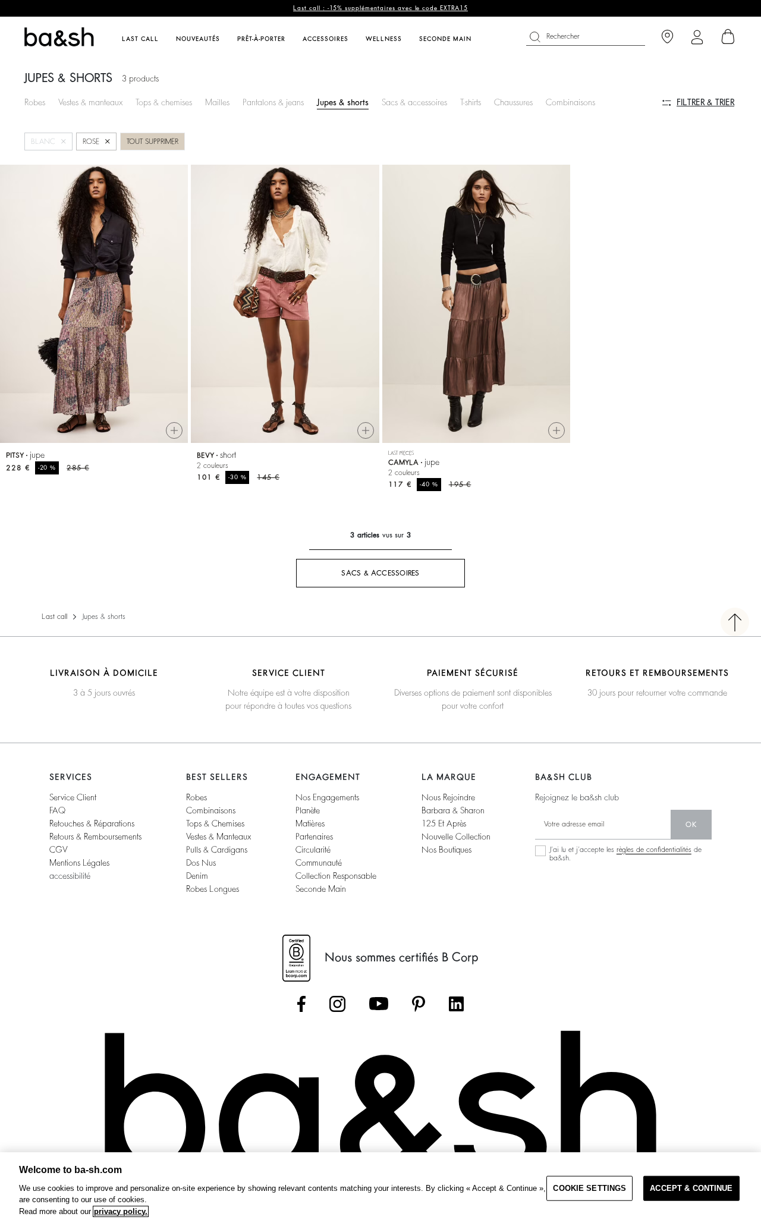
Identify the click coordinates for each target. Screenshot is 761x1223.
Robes (34, 102)
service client (72, 797)
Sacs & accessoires (414, 102)
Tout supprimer (152, 141)
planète (307, 810)
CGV (58, 849)
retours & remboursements (95, 836)
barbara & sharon (453, 810)
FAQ (57, 810)
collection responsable (335, 876)
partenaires (314, 836)
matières (310, 823)
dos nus (201, 863)
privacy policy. (120, 1211)
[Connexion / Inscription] (697, 37)
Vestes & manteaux (90, 102)
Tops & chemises (164, 102)
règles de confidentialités (654, 849)
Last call (54, 616)
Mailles (217, 102)
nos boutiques (446, 849)
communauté (318, 863)
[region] (380, 1187)
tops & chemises (215, 823)
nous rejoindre (448, 797)
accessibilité (69, 876)
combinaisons (210, 810)
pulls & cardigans (216, 849)
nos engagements (327, 797)
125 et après (444, 823)
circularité (313, 849)
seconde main (320, 889)
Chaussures (513, 102)
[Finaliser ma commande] (728, 37)
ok (691, 824)
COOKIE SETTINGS (589, 1188)
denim (197, 876)
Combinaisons (570, 102)
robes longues (212, 889)
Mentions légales (79, 863)
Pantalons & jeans (273, 102)
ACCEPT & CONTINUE (691, 1188)
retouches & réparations (91, 823)
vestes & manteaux (218, 836)
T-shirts (470, 102)
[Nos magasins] (667, 37)
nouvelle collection (456, 836)
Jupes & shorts (343, 102)
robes (196, 797)
